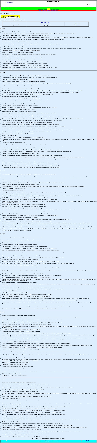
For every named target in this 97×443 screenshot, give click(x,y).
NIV (7, 19)
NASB (10, 19)
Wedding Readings (56, 9)
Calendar (45, 9)
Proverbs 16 (16, 25)
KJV (5, 19)
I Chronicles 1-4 (15, 22)
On (22, 19)
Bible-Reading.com (4, 7)
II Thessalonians (78, 23)
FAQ (51, 9)
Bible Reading (10, 7)
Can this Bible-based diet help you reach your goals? (48, 10)
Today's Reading (41, 9)
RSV (12, 19)
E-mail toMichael (87, 441)
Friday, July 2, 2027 (45, 22)
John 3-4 (78, 22)
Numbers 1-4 (78, 25)
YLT (17, 19)
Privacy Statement (42, 440)
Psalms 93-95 (16, 23)
